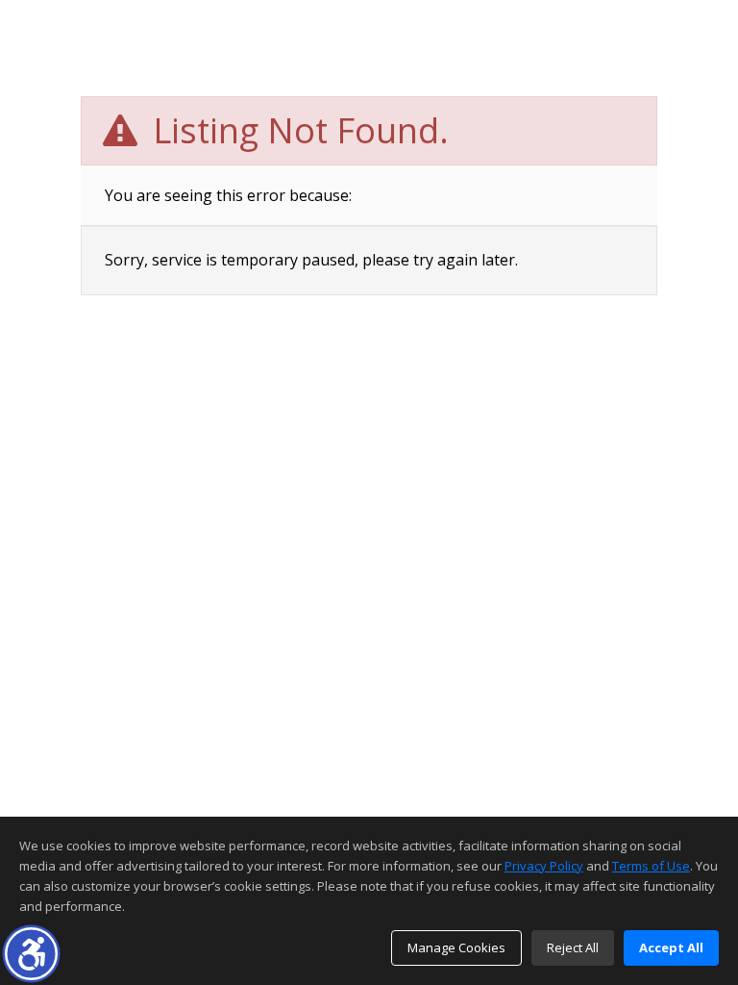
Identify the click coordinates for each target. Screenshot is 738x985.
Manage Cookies (456, 947)
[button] (31, 953)
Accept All (671, 947)
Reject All (573, 947)
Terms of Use (651, 865)
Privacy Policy (543, 865)
